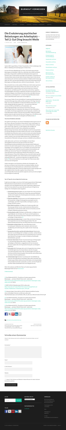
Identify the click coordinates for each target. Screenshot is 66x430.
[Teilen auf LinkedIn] (16, 314)
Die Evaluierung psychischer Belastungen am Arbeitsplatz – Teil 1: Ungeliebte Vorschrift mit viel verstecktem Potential (13, 326)
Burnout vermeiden (33, 9)
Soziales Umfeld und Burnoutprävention (50, 77)
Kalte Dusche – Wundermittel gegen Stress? (52, 100)
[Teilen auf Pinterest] (13, 314)
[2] (37, 102)
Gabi (15, 42)
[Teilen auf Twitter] (9, 314)
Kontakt (49, 24)
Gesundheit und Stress (51, 61)
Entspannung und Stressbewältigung (50, 56)
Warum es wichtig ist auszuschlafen (53, 95)
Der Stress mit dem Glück (36, 325)
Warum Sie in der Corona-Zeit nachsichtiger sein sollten (52, 110)
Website (6, 372)
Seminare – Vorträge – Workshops (35, 24)
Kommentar (8, 345)
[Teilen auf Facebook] (6, 314)
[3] (35, 115)
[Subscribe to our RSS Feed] (47, 122)
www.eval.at (21, 268)
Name (6, 360)
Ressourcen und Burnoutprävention (50, 73)
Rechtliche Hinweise (50, 130)
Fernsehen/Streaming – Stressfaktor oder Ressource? (52, 90)
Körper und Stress (50, 64)
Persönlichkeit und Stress (51, 67)
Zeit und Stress (49, 80)
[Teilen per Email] (19, 314)
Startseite (7, 24)
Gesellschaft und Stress (51, 59)
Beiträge (15, 24)
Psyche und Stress (50, 70)
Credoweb (26, 408)
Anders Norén (53, 425)
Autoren (22, 24)
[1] (30, 96)
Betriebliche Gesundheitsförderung (14, 320)
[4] (8, 159)
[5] (22, 217)
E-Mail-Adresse (8, 366)
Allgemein (48, 48)
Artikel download (9, 271)
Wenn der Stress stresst (51, 105)
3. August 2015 (8, 42)
